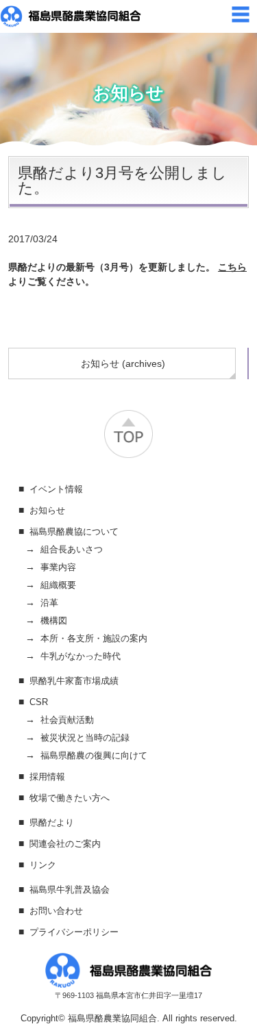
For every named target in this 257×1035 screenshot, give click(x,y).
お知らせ (47, 510)
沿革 (49, 603)
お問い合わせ (56, 911)
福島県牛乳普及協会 (69, 889)
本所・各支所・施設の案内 (93, 638)
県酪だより (51, 822)
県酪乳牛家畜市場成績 (74, 681)
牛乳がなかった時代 (80, 656)
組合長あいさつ (71, 549)
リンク (42, 865)
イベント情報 (56, 489)
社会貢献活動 (67, 720)
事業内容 (58, 567)
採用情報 (47, 776)
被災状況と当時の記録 (85, 737)
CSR (38, 702)
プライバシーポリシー (74, 932)
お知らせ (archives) (123, 363)
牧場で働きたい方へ (69, 798)
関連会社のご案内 (65, 844)
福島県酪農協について (74, 531)
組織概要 (58, 585)
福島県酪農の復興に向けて (93, 755)
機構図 (53, 620)
